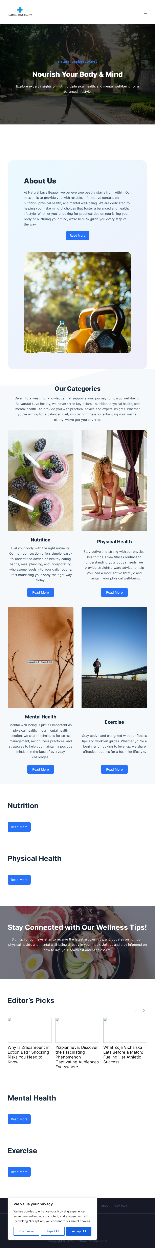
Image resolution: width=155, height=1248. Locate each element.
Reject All (53, 1231)
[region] (52, 1218)
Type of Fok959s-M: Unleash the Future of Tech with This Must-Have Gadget (124, 1054)
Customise (26, 1231)
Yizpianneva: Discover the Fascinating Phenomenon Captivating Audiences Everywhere (29, 1057)
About (105, 1205)
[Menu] (145, 12)
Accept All (79, 1231)
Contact (121, 1205)
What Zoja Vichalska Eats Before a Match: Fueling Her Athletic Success (75, 1054)
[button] (144, 1010)
